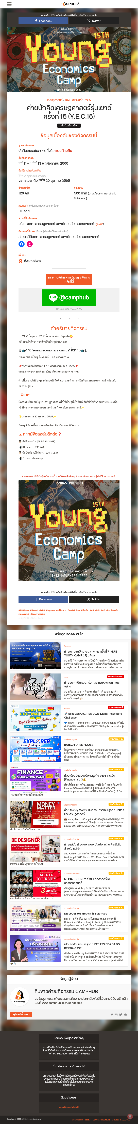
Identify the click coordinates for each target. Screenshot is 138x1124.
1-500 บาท (24, 610)
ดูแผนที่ (99, 224)
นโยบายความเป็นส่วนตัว (101, 1120)
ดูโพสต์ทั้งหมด (21, 1014)
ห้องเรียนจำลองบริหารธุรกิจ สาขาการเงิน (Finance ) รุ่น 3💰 (89, 778)
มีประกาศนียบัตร (38, 614)
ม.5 (98, 610)
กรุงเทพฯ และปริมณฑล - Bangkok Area (64, 610)
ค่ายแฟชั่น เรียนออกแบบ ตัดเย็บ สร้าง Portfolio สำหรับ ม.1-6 (92, 847)
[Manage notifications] (130, 1116)
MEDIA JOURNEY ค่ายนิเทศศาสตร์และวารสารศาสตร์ (87, 881)
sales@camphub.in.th (69, 1107)
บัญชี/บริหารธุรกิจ (70, 739)
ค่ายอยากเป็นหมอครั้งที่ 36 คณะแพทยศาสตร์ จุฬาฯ (91, 685)
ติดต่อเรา (88, 1120)
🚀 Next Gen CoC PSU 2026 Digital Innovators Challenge (93, 716)
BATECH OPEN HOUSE (78, 745)
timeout (35, 610)
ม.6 (103, 610)
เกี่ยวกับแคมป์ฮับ (77, 1120)
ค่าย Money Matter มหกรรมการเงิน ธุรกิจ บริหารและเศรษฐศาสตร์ (94, 812)
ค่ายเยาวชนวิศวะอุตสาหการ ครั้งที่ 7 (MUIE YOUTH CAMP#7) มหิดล (90, 654)
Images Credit (125, 1120)
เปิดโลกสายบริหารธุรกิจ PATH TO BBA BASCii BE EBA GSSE (92, 946)
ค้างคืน (85, 610)
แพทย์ (66, 677)
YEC (43, 610)
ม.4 (92, 610)
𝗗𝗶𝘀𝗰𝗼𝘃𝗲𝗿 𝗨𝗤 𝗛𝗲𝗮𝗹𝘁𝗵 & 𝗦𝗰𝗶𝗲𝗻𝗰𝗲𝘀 (85, 914)
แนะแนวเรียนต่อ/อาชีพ (78, 100)
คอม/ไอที (67, 708)
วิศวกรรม (67, 646)
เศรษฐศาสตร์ (54, 100)
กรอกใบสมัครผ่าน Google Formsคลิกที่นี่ (69, 280)
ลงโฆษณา (115, 1120)
